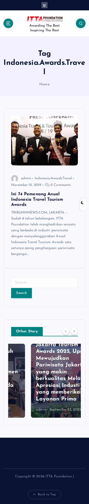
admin (26, 178)
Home (44, 84)
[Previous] (65, 331)
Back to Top (47, 494)
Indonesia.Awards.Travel (53, 178)
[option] (44, 381)
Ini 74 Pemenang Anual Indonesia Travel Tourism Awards (37, 199)
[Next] (74, 331)
